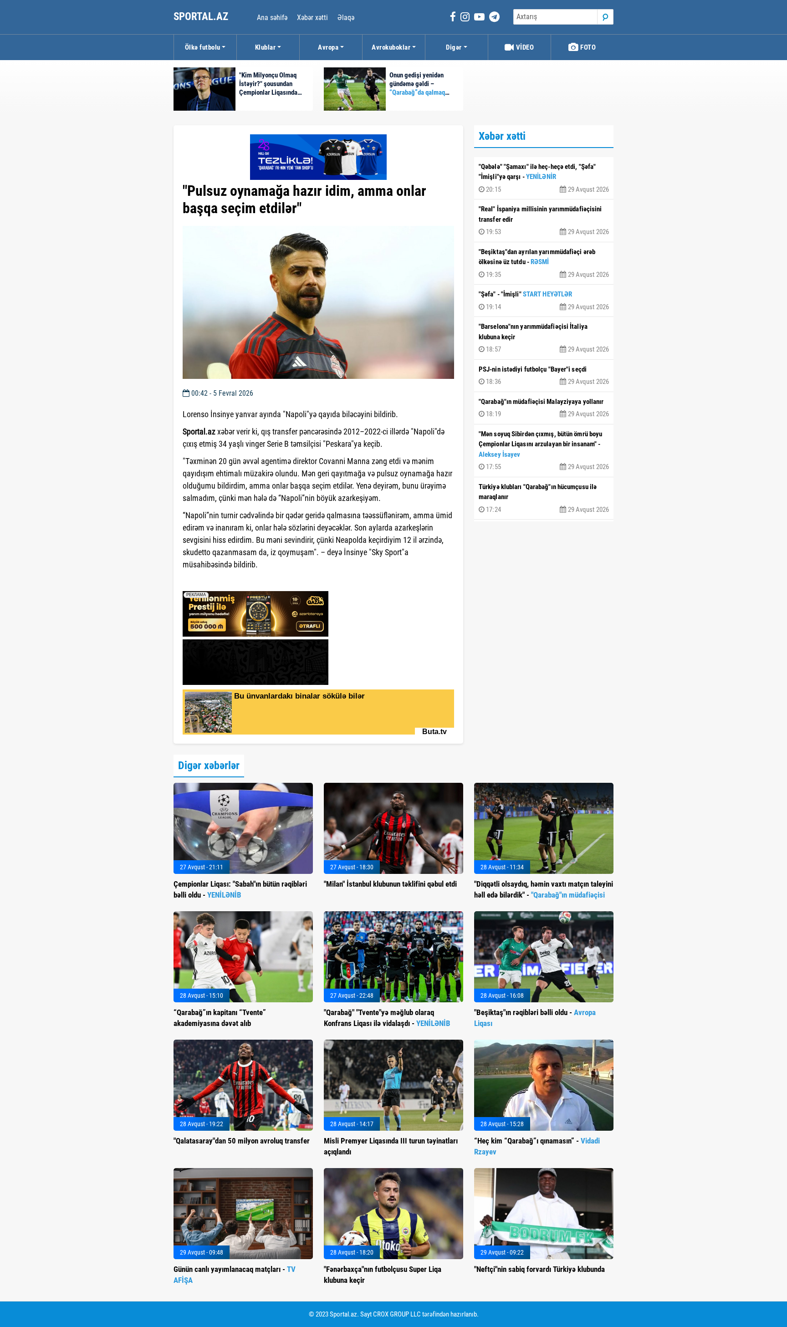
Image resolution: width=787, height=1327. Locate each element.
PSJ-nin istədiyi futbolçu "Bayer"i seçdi (544, 375)
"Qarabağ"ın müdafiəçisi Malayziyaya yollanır (544, 408)
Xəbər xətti (312, 17)
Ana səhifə (272, 17)
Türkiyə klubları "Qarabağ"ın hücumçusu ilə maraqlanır (544, 498)
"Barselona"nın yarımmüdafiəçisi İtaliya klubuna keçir (544, 337)
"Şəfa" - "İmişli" (544, 300)
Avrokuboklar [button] (391, 47)
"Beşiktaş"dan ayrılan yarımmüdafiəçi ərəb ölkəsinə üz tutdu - (544, 263)
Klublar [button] (265, 47)
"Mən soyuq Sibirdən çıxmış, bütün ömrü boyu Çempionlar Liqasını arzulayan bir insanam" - (544, 450)
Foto (587, 47)
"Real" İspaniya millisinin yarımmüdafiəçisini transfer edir (544, 220)
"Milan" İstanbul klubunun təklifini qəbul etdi (390, 883)
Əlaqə (345, 17)
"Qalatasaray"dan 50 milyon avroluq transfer (242, 1140)
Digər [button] (454, 47)
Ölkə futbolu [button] (202, 47)
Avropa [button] (328, 47)
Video (524, 47)
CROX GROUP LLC (397, 1314)
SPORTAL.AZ (202, 16)
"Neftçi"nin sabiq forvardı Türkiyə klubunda (539, 1269)
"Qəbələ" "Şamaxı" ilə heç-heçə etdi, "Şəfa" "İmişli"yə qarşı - (544, 178)
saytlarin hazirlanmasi (220, 581)
